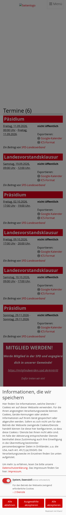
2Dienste (19, 492)
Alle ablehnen (9, 503)
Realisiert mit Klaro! (53, 511)
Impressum (14, 471)
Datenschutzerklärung (15, 467)
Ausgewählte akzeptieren (31, 503)
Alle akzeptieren (54, 503)
